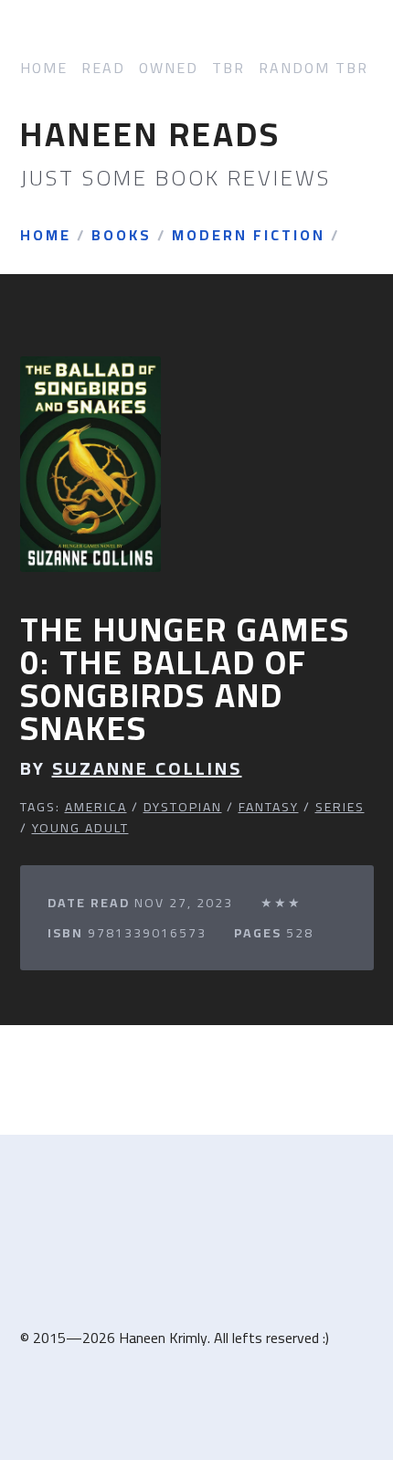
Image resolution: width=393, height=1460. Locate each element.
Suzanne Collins (147, 768)
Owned (168, 68)
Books (121, 236)
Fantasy (269, 807)
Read (103, 68)
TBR (228, 68)
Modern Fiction (248, 236)
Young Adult (80, 828)
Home (44, 68)
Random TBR (313, 68)
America (96, 807)
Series (340, 807)
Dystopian (182, 807)
